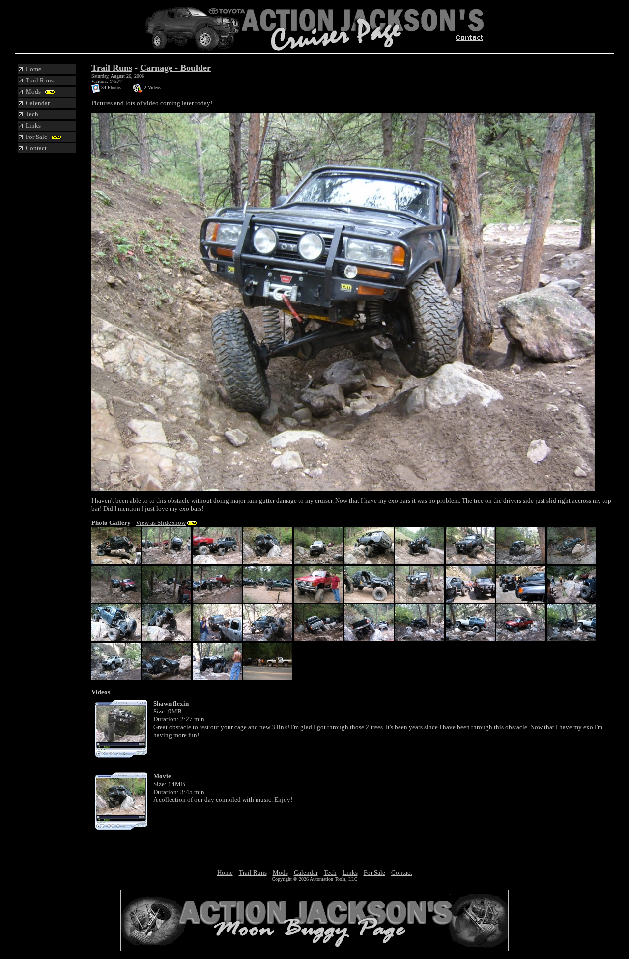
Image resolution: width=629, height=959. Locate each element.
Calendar (306, 872)
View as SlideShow (161, 522)
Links (350, 872)
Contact (401, 872)
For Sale (374, 872)
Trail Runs (111, 68)
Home (225, 872)
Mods (280, 872)
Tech (330, 872)
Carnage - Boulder (175, 68)
